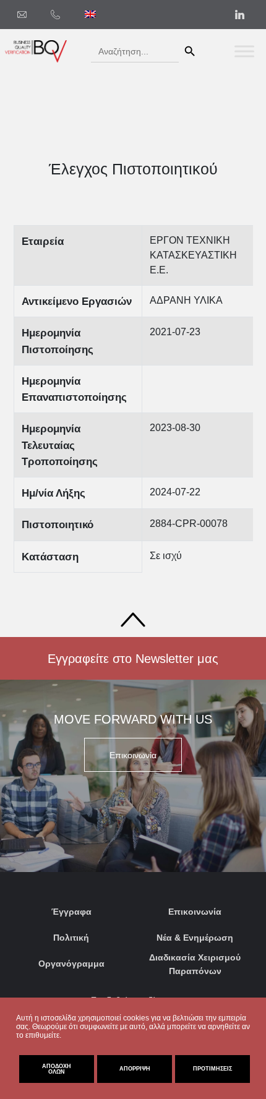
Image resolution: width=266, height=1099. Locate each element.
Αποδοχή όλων (56, 1069)
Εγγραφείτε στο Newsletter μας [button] (133, 658)
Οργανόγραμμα (71, 964)
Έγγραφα (71, 912)
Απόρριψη (134, 1069)
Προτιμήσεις (212, 1069)
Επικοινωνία (194, 912)
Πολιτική (71, 938)
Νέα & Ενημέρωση (195, 938)
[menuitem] (90, 14)
